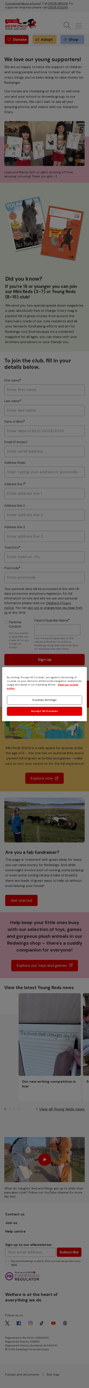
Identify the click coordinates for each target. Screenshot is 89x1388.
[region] (44, 694)
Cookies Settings (44, 700)
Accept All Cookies (44, 711)
